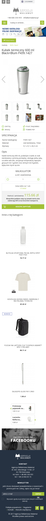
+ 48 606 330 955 (26, 474)
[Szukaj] (42, 23)
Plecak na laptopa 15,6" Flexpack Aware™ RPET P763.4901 (23, 346)
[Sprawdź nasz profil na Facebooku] (3, 2)
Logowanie (29, 1)
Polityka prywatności (13, 507)
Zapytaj (7, 126)
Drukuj (7, 130)
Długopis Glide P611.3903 (23, 391)
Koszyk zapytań (23, 206)
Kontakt (11, 510)
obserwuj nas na (23, 439)
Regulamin (27, 507)
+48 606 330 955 (15, 17)
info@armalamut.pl (30, 17)
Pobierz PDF (30, 130)
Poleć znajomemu (32, 126)
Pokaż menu (9, 40)
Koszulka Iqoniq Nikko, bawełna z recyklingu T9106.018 (23, 300)
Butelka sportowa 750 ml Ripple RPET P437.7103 (23, 254)
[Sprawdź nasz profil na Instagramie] (8, 2)
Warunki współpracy (23, 510)
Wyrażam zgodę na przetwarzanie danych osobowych (25, 500)
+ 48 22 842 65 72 (24, 477)
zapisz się (38, 494)
